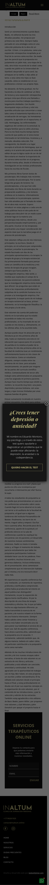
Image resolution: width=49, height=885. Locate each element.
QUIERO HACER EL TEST (24, 467)
